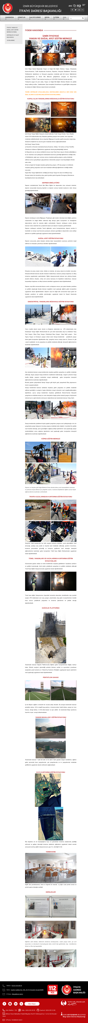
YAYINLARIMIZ (11, 40)
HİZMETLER (21, 17)
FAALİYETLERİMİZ (35, 17)
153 (16, 1010)
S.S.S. (64, 17)
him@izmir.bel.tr (17, 1020)
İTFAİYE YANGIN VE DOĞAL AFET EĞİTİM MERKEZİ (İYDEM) (12, 30)
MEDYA (47, 17)
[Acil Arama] (75, 5)
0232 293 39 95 (30, 1010)
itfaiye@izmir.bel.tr (17, 994)
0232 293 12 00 (50, 1010)
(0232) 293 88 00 (17, 985)
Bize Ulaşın (32, 1004)
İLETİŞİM (56, 17)
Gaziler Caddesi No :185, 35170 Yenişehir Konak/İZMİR (27, 990)
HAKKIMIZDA (9, 17)
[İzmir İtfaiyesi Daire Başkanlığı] (8, 8)
